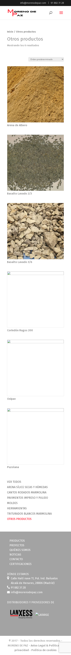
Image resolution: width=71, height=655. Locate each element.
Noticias (15, 554)
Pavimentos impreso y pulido (27, 497)
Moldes (12, 503)
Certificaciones (20, 564)
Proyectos (16, 545)
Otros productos (19, 519)
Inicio (10, 31)
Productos (17, 540)
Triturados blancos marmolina (29, 513)
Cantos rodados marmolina (26, 492)
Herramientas (17, 508)
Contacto (16, 559)
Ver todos (14, 481)
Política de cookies (44, 650)
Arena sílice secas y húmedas (27, 487)
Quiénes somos (20, 550)
